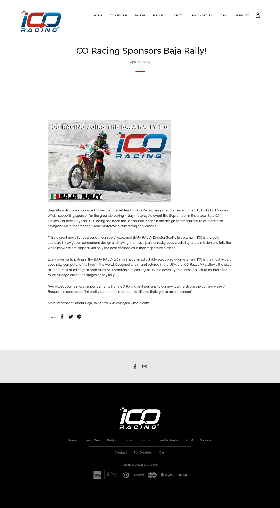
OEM (224, 15)
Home (98, 15)
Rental (179, 15)
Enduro (159, 15)
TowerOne (118, 15)
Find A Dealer (202, 15)
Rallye (140, 15)
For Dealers (143, 452)
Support (242, 15)
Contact (121, 452)
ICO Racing (151, 464)
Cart (162, 452)
